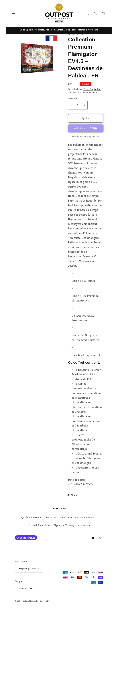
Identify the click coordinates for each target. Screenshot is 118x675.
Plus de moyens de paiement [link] (85, 136)
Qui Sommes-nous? (32, 517)
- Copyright (44, 601)
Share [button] (74, 495)
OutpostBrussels (30, 601)
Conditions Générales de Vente (77, 517)
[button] (13, 13)
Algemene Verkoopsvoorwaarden (72, 525)
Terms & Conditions (39, 525)
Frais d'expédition (92, 89)
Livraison (51, 517)
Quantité (72, 98)
